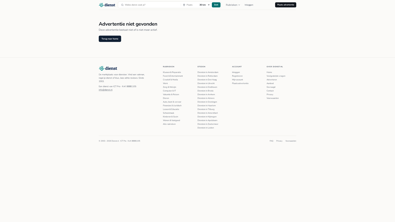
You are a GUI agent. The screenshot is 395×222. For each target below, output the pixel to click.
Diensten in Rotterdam (208, 76)
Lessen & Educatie (171, 109)
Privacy (270, 94)
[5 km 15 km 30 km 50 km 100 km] (204, 4)
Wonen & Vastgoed (171, 120)
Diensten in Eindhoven (207, 87)
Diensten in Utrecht (206, 83)
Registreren (237, 76)
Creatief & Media (170, 79)
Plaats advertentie (285, 4)
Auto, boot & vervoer (172, 102)
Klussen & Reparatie (172, 72)
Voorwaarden (273, 98)
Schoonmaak (168, 113)
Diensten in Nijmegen (207, 116)
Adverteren (272, 79)
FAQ (271, 141)
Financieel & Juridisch (172, 105)
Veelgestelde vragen (276, 76)
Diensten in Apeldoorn (207, 120)
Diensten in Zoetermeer (208, 124)
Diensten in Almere (206, 98)
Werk (165, 83)
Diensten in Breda (205, 90)
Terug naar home (110, 38)
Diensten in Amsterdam (208, 72)
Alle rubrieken (169, 124)
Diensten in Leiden (206, 127)
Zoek (216, 4)
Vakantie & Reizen (171, 94)
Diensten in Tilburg (206, 109)
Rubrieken (231, 5)
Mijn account (237, 79)
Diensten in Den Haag (207, 79)
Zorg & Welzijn (169, 87)
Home (269, 72)
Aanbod (270, 83)
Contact (270, 90)
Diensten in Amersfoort (208, 113)
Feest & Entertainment (173, 76)
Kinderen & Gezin (170, 116)
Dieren (166, 98)
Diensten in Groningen (207, 102)
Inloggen (249, 4)
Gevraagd (271, 87)
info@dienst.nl (105, 89)
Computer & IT (169, 90)
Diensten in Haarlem (207, 105)
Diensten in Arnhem (206, 94)
